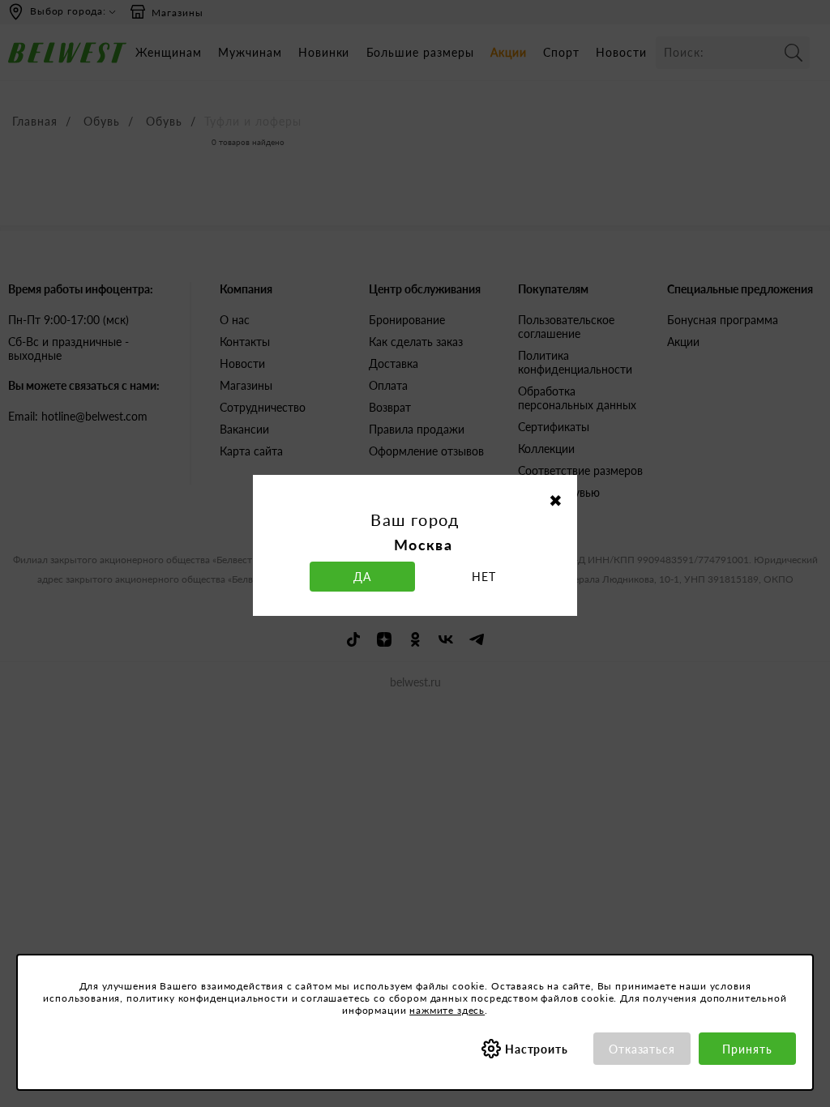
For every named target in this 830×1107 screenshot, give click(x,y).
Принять (747, 1049)
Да (362, 576)
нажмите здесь (447, 1010)
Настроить (537, 1049)
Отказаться (642, 1049)
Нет (484, 576)
